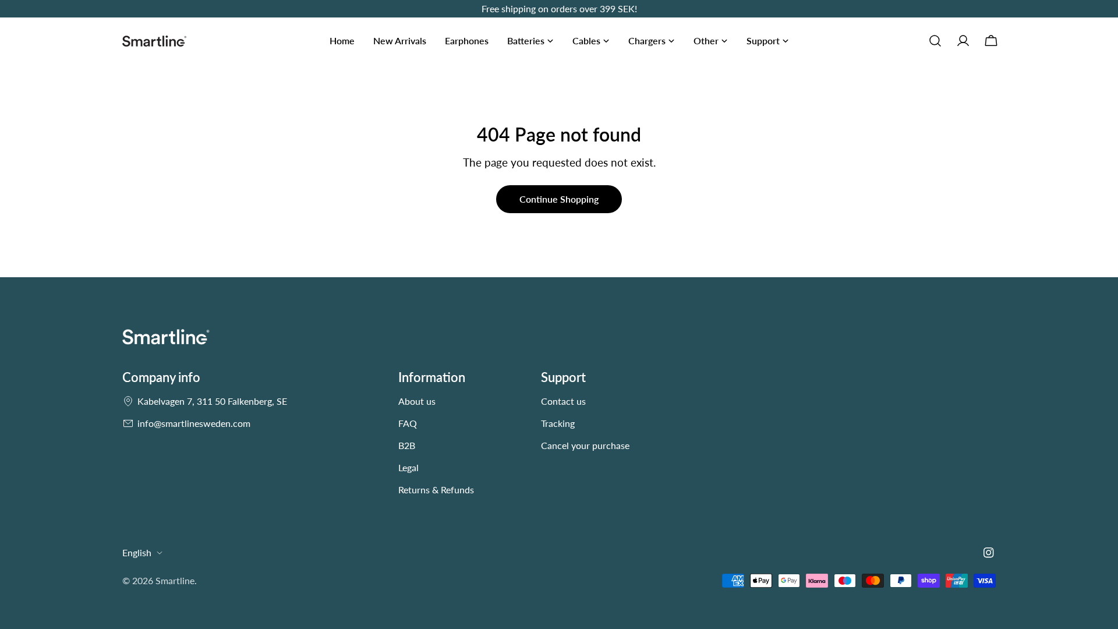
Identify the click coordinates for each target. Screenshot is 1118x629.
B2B (406, 445)
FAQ (407, 423)
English (136, 552)
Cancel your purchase (585, 445)
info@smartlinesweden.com (193, 423)
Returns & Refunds (436, 489)
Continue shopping (559, 198)
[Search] (935, 40)
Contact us (563, 401)
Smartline (174, 580)
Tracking (558, 423)
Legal (408, 467)
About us (417, 401)
